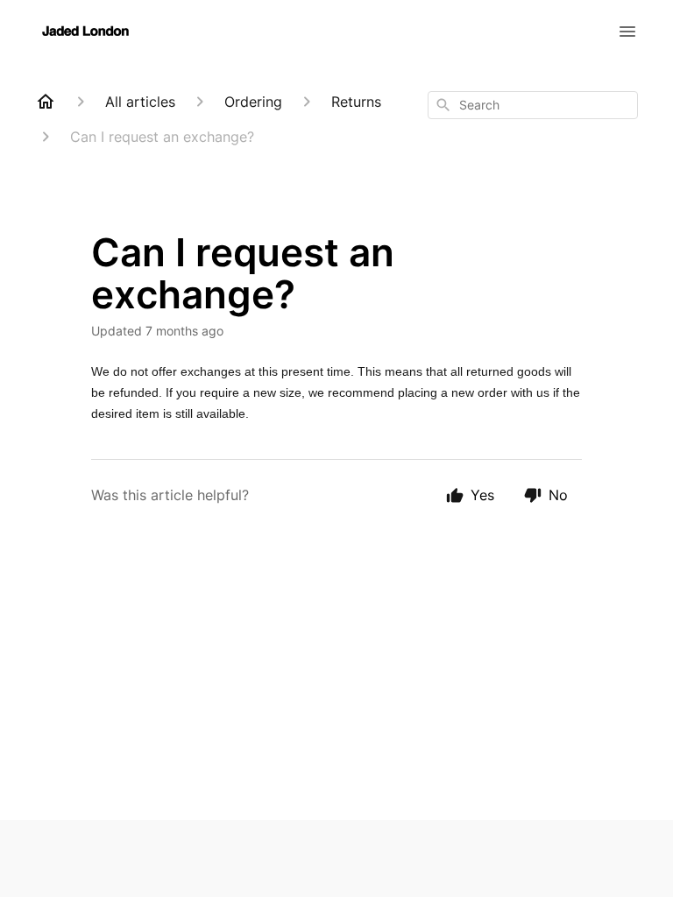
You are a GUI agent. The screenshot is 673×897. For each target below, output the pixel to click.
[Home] (45, 101)
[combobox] (533, 105)
